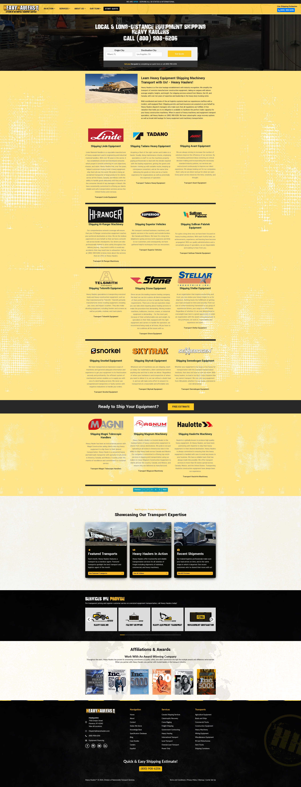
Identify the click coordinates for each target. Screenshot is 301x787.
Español (133, 748)
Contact (133, 722)
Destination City (148, 50)
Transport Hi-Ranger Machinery (106, 261)
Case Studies (134, 741)
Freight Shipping (167, 726)
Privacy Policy (192, 780)
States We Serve (136, 726)
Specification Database (138, 733)
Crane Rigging (167, 722)
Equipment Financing (96, 740)
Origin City (119, 50)
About (132, 718)
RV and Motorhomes (202, 741)
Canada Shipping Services (171, 715)
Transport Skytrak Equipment (150, 389)
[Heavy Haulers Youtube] (99, 746)
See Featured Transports (98, 573)
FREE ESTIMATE (181, 406)
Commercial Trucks (202, 722)
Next (164, 490)
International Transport (170, 737)
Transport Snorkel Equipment (106, 392)
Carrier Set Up (211, 780)
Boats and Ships (201, 718)
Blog (131, 737)
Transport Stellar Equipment (195, 328)
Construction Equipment (204, 726)
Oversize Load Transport (170, 745)
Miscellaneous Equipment (204, 737)
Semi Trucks (199, 745)
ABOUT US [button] (79, 8)
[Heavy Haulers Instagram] (93, 746)
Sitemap (201, 780)
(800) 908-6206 (287, 10)
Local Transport (167, 741)
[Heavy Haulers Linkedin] (105, 746)
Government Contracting (171, 730)
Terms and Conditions (178, 780)
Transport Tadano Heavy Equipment (150, 183)
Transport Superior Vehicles (150, 250)
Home (132, 715)
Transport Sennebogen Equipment (195, 389)
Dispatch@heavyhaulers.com (99, 731)
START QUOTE (111, 8)
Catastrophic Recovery (170, 718)
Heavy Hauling (167, 733)
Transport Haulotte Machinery (195, 477)
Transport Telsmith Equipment (105, 317)
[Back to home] (21, 8)
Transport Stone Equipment (150, 334)
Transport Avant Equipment (195, 183)
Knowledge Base (136, 730)
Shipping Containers (202, 748)
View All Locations (95, 726)
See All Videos (138, 573)
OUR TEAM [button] (94, 8)
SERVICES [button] (64, 8)
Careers (132, 745)
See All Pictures (184, 573)
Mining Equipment (201, 733)
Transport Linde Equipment (106, 197)
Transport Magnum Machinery (150, 471)
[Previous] (89, 619)
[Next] (212, 619)
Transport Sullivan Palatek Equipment (195, 253)
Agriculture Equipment (203, 715)
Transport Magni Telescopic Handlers (105, 469)
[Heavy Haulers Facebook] (87, 746)
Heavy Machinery (201, 730)
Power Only (166, 748)
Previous (138, 490)
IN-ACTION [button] (48, 8)
